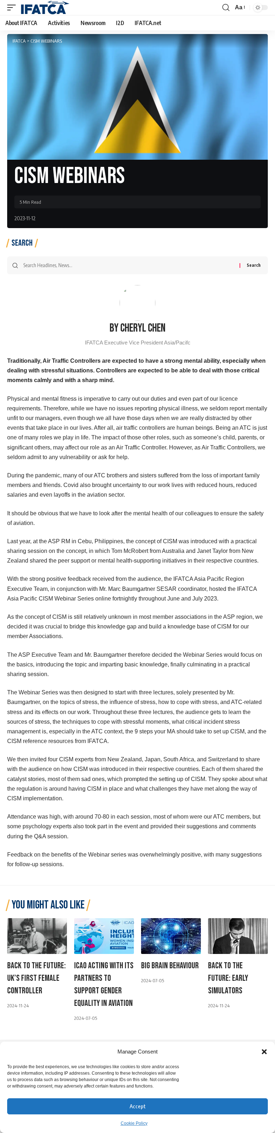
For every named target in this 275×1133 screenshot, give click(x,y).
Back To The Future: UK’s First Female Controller (36, 978)
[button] (264, 1051)
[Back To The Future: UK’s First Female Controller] (37, 936)
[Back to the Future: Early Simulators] (238, 936)
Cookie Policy (134, 1123)
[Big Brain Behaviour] (171, 936)
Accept (138, 1106)
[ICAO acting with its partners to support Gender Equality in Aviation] (104, 936)
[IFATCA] (44, 7)
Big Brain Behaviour (170, 965)
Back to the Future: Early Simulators (228, 978)
